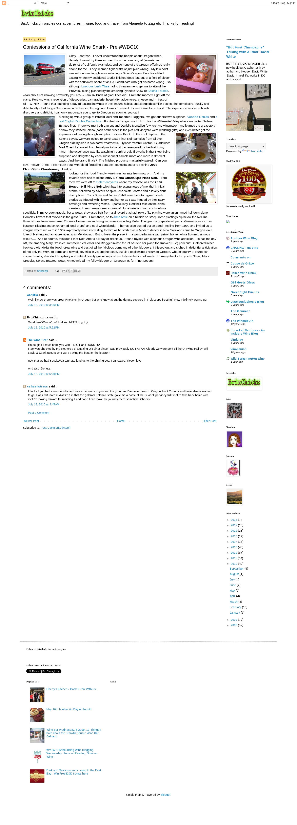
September (237, 568)
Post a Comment (38, 412)
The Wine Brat (37, 340)
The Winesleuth (242, 320)
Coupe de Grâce (242, 263)
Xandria (32, 294)
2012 (234, 552)
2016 (234, 530)
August (235, 574)
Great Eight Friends (245, 292)
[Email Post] (56, 271)
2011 (234, 558)
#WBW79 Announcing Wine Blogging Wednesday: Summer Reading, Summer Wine (72, 753)
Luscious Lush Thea (95, 86)
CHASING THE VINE (244, 247)
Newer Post (31, 421)
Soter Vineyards (107, 182)
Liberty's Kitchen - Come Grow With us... (72, 689)
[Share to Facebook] (75, 271)
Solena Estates (158, 90)
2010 (234, 563)
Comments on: (241, 257)
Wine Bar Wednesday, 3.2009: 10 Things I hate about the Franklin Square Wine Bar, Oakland (73, 733)
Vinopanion (238, 349)
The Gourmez (240, 311)
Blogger (165, 794)
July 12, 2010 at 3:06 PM (43, 304)
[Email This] (64, 271)
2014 (234, 541)
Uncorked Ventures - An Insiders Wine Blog (248, 332)
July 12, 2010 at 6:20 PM (43, 374)
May (233, 590)
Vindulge (237, 339)
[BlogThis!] (68, 271)
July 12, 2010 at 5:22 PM (43, 327)
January (235, 612)
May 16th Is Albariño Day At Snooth (69, 709)
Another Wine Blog (244, 238)
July (233, 579)
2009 (234, 619)
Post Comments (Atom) (56, 427)
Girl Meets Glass (243, 282)
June (233, 585)
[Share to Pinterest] (79, 271)
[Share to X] (72, 271)
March (234, 601)
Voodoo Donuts (198, 117)
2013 (234, 547)
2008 (234, 625)
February (236, 607)
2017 (234, 525)
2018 (234, 519)
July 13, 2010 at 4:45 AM (43, 404)
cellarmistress (37, 386)
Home (121, 421)
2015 (234, 536)
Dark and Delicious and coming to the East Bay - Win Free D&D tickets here (73, 772)
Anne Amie (120, 217)
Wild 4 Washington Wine (248, 358)
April (233, 596)
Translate (256, 151)
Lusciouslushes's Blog (247, 301)
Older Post (209, 421)
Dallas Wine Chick (243, 273)
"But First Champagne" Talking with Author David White (247, 51)
